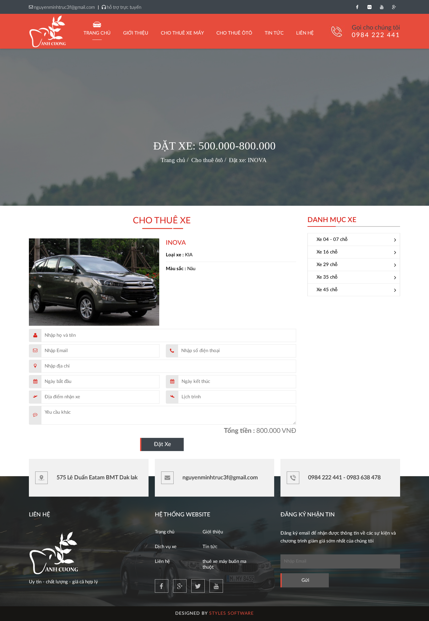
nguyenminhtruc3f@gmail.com (64, 7)
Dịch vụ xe (165, 546)
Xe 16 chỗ (327, 252)
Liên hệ (162, 561)
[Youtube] (381, 7)
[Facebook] (357, 7)
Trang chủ (97, 33)
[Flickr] (369, 7)
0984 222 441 (376, 35)
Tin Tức (274, 33)
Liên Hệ (305, 33)
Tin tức (210, 546)
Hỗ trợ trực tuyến (124, 7)
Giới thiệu (135, 33)
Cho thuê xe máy (182, 33)
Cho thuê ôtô (234, 33)
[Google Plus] (393, 7)
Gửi (305, 580)
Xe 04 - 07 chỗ (332, 239)
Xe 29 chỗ (327, 264)
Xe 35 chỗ (327, 277)
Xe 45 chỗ (327, 289)
